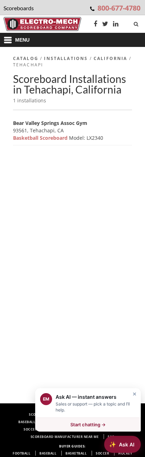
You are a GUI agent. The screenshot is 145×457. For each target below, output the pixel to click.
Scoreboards (41, 414)
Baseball (47, 453)
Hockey (125, 453)
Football (21, 453)
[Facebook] (95, 24)
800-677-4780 (118, 8)
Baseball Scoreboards (39, 422)
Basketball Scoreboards (94, 422)
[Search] (136, 22)
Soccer (102, 453)
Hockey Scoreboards (92, 429)
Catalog (25, 58)
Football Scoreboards (85, 414)
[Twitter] (105, 24)
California (110, 58)
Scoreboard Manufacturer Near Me (65, 436)
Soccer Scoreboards (43, 429)
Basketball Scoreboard (41, 137)
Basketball (76, 453)
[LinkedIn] (116, 24)
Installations (66, 58)
